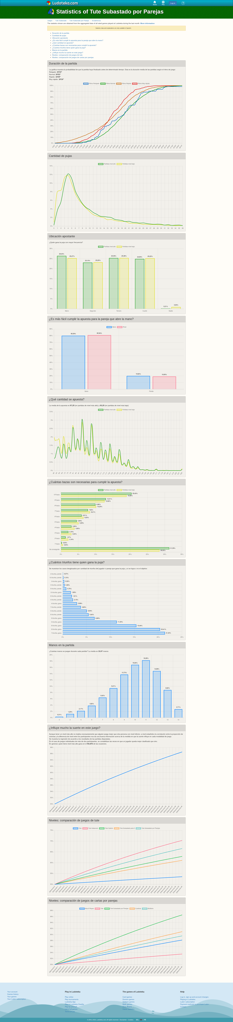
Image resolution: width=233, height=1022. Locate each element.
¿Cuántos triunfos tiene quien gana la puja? (69, 48)
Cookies (130, 1020)
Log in (172, 3)
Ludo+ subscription (187, 1002)
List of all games (71, 1009)
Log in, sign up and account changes (194, 997)
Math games (127, 1004)
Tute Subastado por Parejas (79, 21)
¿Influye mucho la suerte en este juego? (67, 53)
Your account (12, 992)
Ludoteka (61, 3)
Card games (127, 997)
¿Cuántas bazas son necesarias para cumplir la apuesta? (74, 45)
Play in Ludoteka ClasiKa (74, 1004)
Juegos (49, 21)
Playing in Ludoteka (187, 999)
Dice (124, 1007)
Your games (12, 997)
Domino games (128, 999)
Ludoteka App (70, 1002)
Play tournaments (71, 999)
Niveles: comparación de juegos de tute (67, 55)
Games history (12, 994)
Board (129, 1007)
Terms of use (70, 1012)
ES (137, 1020)
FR (145, 1020)
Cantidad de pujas (59, 35)
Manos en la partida (59, 50)
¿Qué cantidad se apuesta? (63, 43)
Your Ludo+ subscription (16, 999)
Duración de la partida (60, 33)
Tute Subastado (61, 21)
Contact (183, 1007)
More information (147, 23)
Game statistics (128, 1009)
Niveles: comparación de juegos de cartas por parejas (73, 57)
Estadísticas (96, 21)
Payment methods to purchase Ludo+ (194, 1004)
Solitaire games (128, 1002)
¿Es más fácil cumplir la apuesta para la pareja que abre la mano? (77, 40)
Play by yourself (71, 1007)
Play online (69, 997)
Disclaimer (123, 1020)
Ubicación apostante (60, 38)
